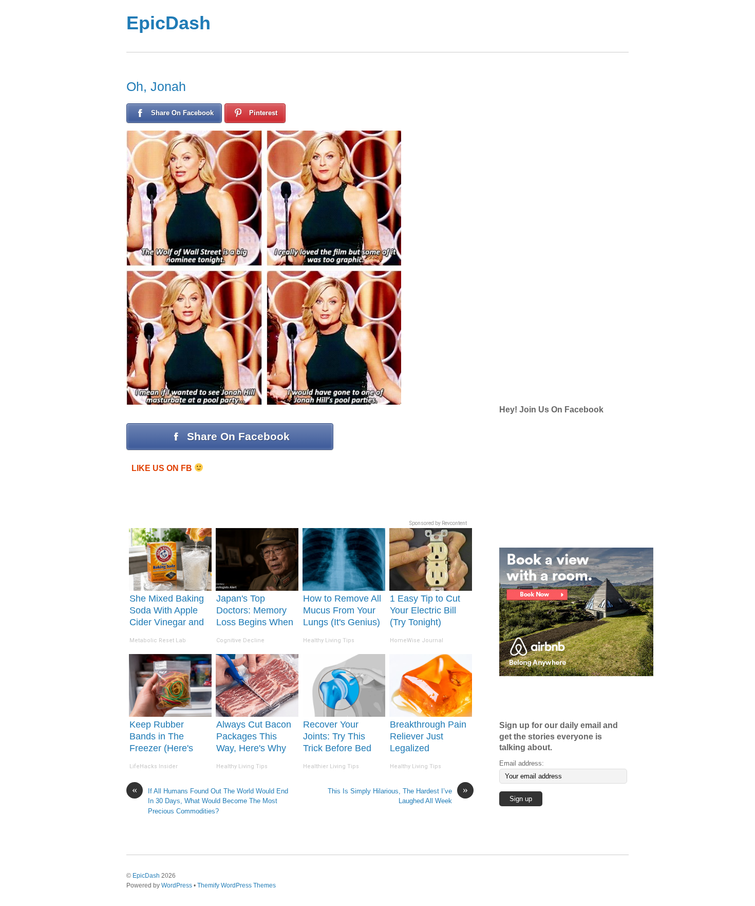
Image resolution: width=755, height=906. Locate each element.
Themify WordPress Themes (236, 885)
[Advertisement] (418, 26)
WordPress (176, 885)
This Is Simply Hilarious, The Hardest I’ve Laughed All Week (398, 795)
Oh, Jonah (156, 86)
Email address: (521, 763)
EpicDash (168, 22)
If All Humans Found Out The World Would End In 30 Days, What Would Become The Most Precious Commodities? (210, 800)
